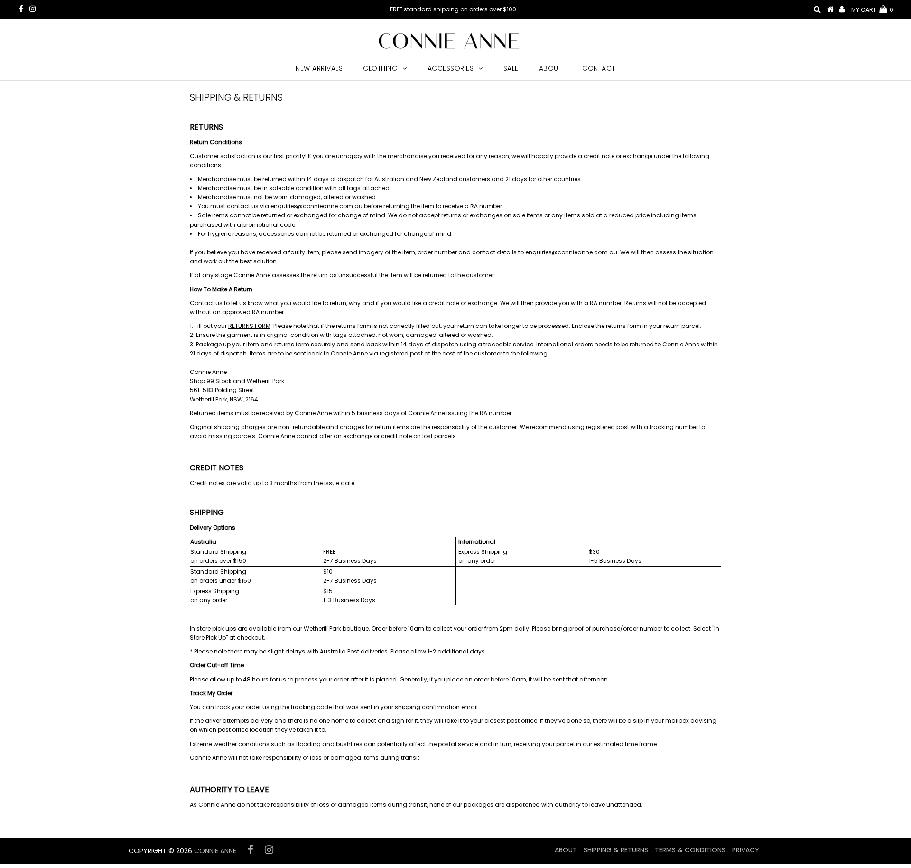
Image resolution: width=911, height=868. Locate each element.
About (550, 68)
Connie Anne (215, 851)
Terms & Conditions (690, 850)
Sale (511, 68)
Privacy (745, 850)
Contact (598, 68)
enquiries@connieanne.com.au (316, 206)
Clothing (380, 68)
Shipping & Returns (616, 850)
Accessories (451, 68)
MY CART (872, 10)
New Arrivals (319, 68)
